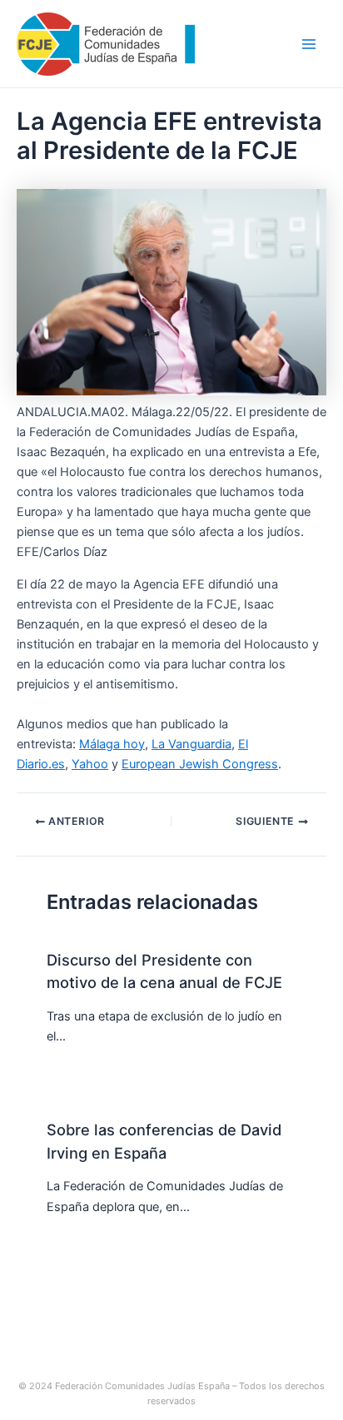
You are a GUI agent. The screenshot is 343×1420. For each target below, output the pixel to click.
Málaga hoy (112, 744)
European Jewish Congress (200, 764)
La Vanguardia (191, 744)
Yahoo (90, 764)
